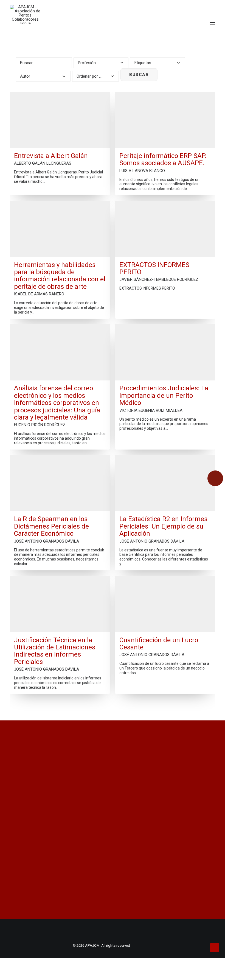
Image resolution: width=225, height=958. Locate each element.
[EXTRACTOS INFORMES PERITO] (165, 229)
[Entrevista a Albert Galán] (60, 120)
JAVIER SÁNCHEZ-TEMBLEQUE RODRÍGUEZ (158, 279)
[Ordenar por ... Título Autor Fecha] (95, 75)
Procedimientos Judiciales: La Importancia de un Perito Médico (163, 395)
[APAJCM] (25, 14)
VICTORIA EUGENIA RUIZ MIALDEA (150, 410)
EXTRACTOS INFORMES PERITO (154, 268)
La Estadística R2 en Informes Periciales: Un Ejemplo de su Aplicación (163, 526)
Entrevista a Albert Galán (51, 155)
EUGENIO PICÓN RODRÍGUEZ (40, 424)
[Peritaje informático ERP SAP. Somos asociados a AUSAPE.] (165, 120)
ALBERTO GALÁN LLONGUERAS (42, 163)
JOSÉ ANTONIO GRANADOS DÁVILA (46, 541)
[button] (212, 22)
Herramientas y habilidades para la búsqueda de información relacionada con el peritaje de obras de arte (59, 275)
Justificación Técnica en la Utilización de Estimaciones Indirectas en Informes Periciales (54, 651)
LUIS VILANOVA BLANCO (142, 170)
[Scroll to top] (214, 947)
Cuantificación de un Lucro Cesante (158, 643)
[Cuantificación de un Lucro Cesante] (165, 604)
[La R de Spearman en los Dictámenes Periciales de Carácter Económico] (60, 483)
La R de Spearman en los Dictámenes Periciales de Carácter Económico (51, 526)
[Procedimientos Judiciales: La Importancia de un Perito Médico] (165, 352)
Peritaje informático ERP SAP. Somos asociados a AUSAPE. (162, 159)
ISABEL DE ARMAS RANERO (39, 294)
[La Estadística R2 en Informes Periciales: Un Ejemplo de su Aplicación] (165, 483)
